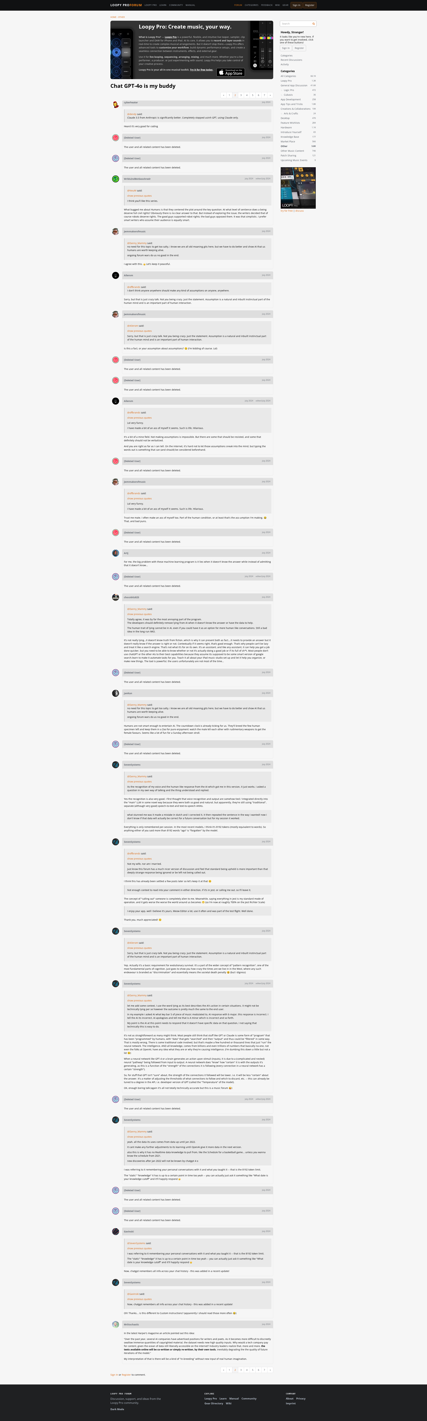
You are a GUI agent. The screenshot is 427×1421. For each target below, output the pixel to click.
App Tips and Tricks (298, 104)
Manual (190, 5)
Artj (126, 553)
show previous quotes (139, 195)
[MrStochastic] (115, 1324)
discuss (299, 210)
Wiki (277, 5)
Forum (238, 5)
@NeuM (131, 190)
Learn (162, 5)
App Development (298, 99)
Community (176, 5)
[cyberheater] (115, 104)
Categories (252, 5)
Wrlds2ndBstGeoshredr (137, 178)
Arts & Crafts (300, 113)
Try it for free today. (201, 69)
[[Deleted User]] (115, 137)
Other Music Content (298, 150)
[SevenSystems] (115, 764)
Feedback (267, 5)
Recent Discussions (291, 59)
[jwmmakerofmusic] (115, 231)
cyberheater (131, 102)
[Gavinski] (115, 1231)
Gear (285, 5)
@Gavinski (133, 1293)
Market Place (298, 141)
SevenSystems (132, 764)
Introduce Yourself (298, 132)
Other (298, 146)
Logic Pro (300, 90)
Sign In (296, 5)
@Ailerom (132, 325)
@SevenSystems (136, 1243)
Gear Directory (213, 1403)
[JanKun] (115, 693)
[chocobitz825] (115, 597)
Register (309, 5)
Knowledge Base (298, 136)
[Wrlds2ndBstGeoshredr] (115, 178)
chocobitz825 (131, 597)
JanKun (128, 693)
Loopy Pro (126, 5)
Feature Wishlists (298, 122)
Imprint (291, 1403)
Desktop (298, 118)
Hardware (298, 127)
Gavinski (129, 1231)
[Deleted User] (132, 137)
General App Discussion (298, 85)
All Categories (298, 76)
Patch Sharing (298, 155)
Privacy (301, 1398)
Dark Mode (117, 1409)
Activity (285, 64)
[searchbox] (298, 24)
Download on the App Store (231, 72)
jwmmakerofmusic (135, 231)
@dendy (131, 114)
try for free (287, 210)
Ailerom (128, 275)
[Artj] (115, 553)
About (290, 1398)
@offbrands (133, 287)
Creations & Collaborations (298, 108)
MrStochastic (131, 1324)
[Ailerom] (115, 275)
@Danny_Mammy (137, 243)
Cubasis (300, 94)
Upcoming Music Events (298, 160)
